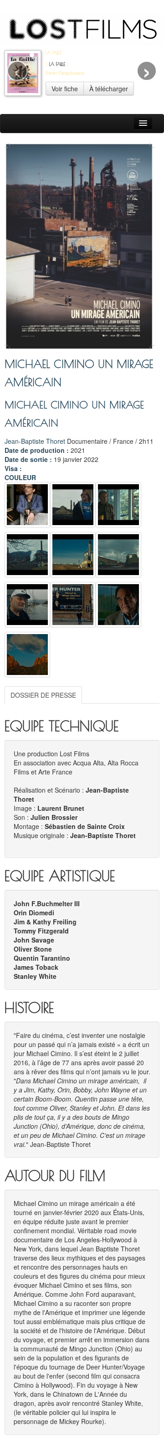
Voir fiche (64, 88)
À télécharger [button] (108, 88)
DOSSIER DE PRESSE (43, 695)
